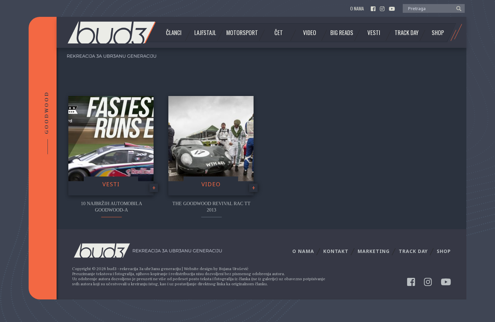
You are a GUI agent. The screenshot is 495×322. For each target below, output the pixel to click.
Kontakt (336, 251)
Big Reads (341, 33)
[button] (457, 8)
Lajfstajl (205, 33)
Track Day (407, 33)
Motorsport (242, 33)
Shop (438, 33)
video (211, 184)
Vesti (373, 33)
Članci (174, 33)
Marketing (374, 251)
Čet (278, 33)
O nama (357, 8)
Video (309, 33)
